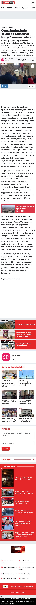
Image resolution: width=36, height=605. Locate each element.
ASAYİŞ (17, 8)
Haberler (4, 27)
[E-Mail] (13, 359)
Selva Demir (16, 355)
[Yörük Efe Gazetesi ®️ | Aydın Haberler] (8, 2)
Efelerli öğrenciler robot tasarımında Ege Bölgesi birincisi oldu (9, 420)
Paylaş (5, 86)
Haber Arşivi (24, 578)
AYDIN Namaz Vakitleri (10, 567)
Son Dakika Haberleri (9, 578)
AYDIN (11, 27)
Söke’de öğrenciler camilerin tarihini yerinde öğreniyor (25, 402)
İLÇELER (25, 8)
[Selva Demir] (6, 357)
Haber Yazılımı (15, 592)
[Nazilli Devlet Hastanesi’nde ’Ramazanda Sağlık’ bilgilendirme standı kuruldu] (9, 374)
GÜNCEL (33, 8)
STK (2, 8)
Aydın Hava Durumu (27, 560)
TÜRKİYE (9, 8)
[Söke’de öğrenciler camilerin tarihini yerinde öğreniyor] (27, 394)
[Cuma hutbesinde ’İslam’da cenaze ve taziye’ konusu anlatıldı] (18, 73)
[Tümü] (33, 459)
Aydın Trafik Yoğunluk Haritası (26, 568)
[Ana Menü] (33, 2)
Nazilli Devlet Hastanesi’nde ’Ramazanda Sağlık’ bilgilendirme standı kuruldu (8, 383)
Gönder (5, 448)
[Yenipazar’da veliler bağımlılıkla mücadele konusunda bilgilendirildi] (9, 394)
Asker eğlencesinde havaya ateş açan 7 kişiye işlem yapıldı (25, 420)
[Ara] (30, 2)
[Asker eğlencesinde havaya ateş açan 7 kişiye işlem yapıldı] (27, 412)
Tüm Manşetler (25, 573)
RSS (6, 586)
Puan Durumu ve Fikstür (10, 573)
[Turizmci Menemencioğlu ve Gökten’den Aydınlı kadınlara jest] (27, 374)
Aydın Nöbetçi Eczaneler (6, 561)
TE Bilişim (22, 592)
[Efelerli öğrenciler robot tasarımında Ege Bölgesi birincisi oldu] (9, 412)
